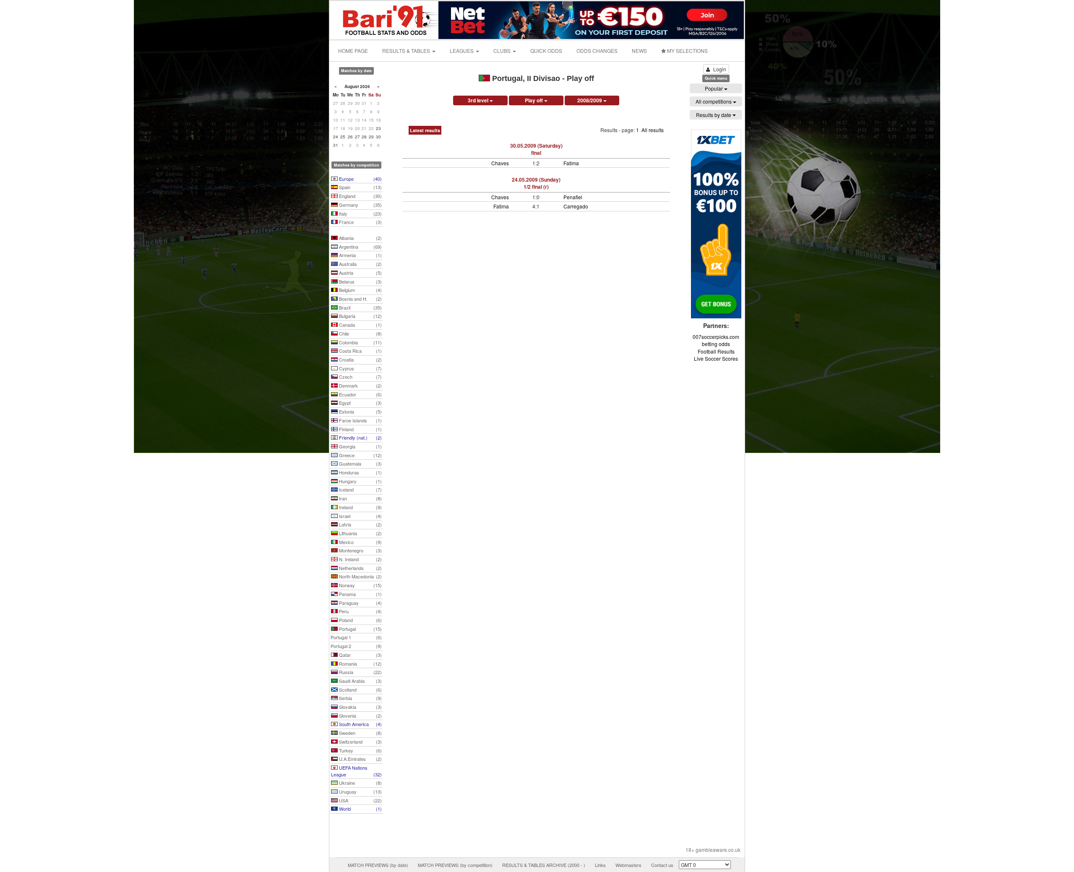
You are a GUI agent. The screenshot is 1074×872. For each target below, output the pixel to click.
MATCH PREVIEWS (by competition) (455, 865)
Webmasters (628, 865)
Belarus (360, 281)
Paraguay (360, 602)
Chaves (500, 163)
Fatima (571, 163)
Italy (360, 213)
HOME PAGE (353, 50)
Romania (360, 663)
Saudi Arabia (360, 680)
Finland (360, 429)
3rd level (479, 100)
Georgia (360, 446)
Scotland (360, 689)
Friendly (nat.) (360, 437)
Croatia (360, 359)
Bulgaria (360, 315)
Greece (360, 455)
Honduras (360, 472)
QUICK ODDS (546, 50)
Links (600, 865)
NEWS (639, 50)
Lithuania (360, 533)
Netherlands (360, 568)
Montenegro (360, 550)
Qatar (360, 654)
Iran (360, 498)
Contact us (662, 865)
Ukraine (360, 782)
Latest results (425, 130)
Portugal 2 (356, 646)
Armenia (360, 255)
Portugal (360, 628)
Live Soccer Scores (716, 358)
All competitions (714, 101)
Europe (360, 178)
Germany (360, 204)
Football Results (716, 351)
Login (719, 69)
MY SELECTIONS (687, 50)
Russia (360, 672)
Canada (360, 324)
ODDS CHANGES (597, 50)
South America (360, 724)
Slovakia (360, 706)
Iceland (360, 489)
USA (360, 800)
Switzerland (360, 741)
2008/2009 (590, 100)
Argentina (360, 246)
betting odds (716, 343)
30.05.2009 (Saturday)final (536, 149)
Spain (360, 187)
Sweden (360, 732)
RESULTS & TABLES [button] (406, 50)
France (360, 222)
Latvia (360, 524)
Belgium (360, 289)
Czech (360, 376)
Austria (360, 272)
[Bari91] (384, 19)
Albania (360, 237)
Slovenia (360, 715)
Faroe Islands (360, 420)
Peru (360, 611)
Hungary (360, 481)
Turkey (360, 750)
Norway (360, 585)
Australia (360, 263)
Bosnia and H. (360, 298)
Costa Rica (360, 350)
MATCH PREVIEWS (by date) (378, 865)
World (360, 808)
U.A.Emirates (360, 758)
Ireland (360, 507)
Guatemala (360, 463)
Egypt (360, 402)
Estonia (360, 411)
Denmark (360, 385)
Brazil (360, 307)
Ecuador (360, 394)
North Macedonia (360, 576)
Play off (534, 100)
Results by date (714, 114)
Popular (714, 88)
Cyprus (360, 368)
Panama (360, 594)
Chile (360, 333)
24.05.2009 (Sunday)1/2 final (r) (536, 183)
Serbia (360, 698)
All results (652, 129)
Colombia (360, 342)
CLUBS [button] (502, 50)
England (360, 196)
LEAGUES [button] (462, 50)
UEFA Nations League (356, 771)
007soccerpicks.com (716, 336)
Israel (360, 516)
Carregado (575, 206)
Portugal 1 (356, 637)
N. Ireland (360, 559)
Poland (360, 620)
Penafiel (572, 196)
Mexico (360, 542)
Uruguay (360, 791)
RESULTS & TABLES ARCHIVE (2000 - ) (543, 865)
